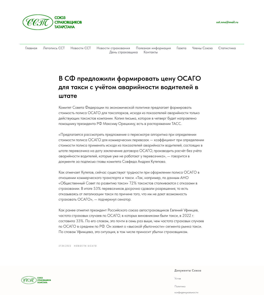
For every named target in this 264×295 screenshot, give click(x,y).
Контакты (151, 52)
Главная (31, 48)
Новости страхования (113, 48)
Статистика (227, 48)
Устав (178, 278)
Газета (181, 48)
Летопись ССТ (54, 48)
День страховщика (123, 52)
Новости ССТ (81, 48)
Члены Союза (202, 48)
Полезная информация (153, 48)
